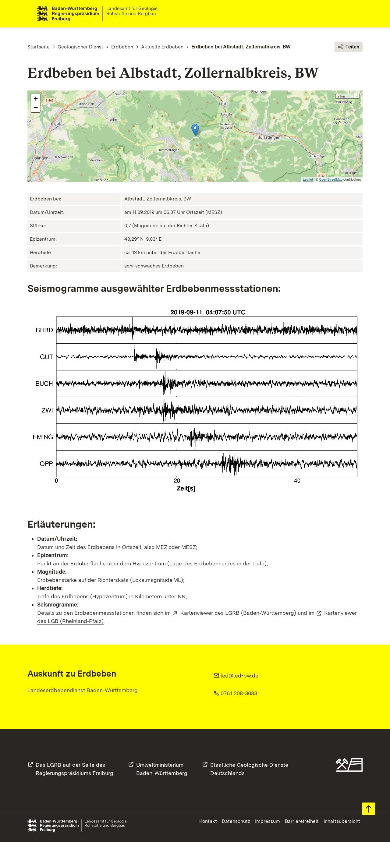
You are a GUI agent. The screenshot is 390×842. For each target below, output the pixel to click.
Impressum (267, 821)
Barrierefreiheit (302, 821)
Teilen (353, 47)
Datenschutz (236, 821)
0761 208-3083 (239, 693)
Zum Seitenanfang (368, 809)
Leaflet (308, 179)
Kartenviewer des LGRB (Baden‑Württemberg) (238, 613)
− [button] (36, 107)
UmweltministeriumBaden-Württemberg (161, 769)
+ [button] (36, 98)
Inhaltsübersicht (342, 821)
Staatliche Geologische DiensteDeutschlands (249, 769)
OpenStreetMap (330, 179)
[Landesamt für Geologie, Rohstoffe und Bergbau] (100, 13)
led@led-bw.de (239, 675)
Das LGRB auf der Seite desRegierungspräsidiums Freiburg (74, 769)
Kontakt (208, 821)
